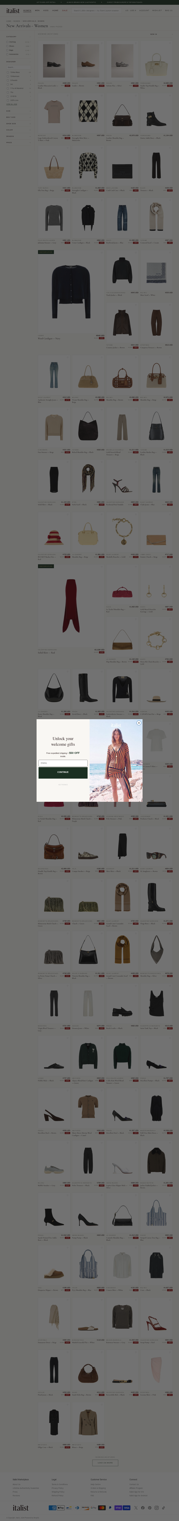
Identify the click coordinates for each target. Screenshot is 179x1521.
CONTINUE (63, 772)
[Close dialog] (139, 723)
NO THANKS (63, 785)
